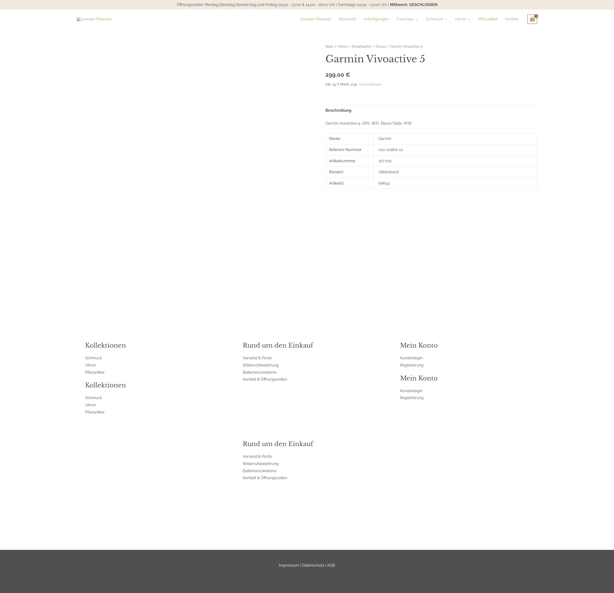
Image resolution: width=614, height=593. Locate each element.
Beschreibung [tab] (338, 110)
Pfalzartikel (94, 372)
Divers (381, 46)
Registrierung (412, 365)
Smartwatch (362, 46)
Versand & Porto (257, 358)
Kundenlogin (411, 358)
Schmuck (93, 358)
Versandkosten (370, 84)
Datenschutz (313, 565)
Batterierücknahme (260, 372)
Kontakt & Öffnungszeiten (265, 379)
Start (329, 46)
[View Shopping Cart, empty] (532, 19)
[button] (415, 19)
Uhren (342, 46)
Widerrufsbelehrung (261, 365)
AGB (331, 565)
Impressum (289, 565)
